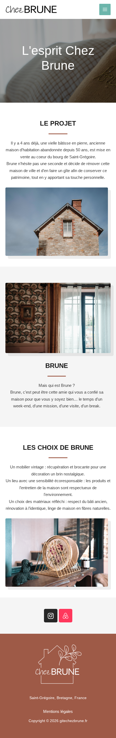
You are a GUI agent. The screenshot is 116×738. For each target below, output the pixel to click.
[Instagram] (50, 615)
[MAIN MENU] (105, 9)
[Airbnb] (65, 615)
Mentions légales (58, 711)
